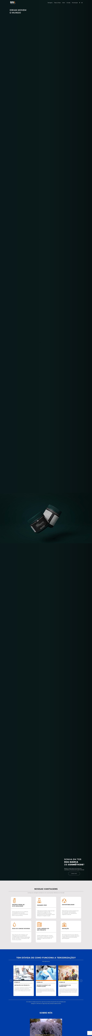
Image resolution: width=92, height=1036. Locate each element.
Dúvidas (68, 2)
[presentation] (11, 980)
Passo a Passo (57, 2)
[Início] (13, 2)
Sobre (63, 2)
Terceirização (75, 2)
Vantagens (50, 2)
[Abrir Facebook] (79, 2)
